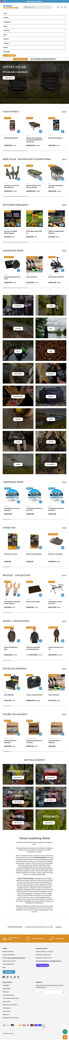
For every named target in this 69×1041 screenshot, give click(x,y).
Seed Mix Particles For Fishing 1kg (54, 741)
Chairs (18, 442)
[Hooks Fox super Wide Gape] (34, 541)
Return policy (6, 1001)
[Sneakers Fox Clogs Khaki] (56, 541)
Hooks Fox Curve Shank (10, 554)
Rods (51, 328)
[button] (65, 7)
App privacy (6, 1014)
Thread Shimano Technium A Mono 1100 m (56, 509)
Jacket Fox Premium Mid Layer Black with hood (33, 648)
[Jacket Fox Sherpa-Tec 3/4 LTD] (56, 634)
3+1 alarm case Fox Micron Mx (34, 695)
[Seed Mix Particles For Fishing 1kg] (56, 728)
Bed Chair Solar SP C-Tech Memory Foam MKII (33, 186)
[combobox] (38, 7)
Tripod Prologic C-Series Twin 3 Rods (55, 602)
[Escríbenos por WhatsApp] (65, 1031)
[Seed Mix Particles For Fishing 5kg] (12, 728)
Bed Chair (18, 328)
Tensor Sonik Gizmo (31, 277)
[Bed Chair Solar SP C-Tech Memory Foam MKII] (34, 173)
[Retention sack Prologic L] (34, 589)
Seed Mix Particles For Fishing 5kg (10, 741)
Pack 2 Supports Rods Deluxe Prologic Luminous (12, 602)
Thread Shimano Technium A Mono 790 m (34, 509)
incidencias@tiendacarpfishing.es (15, 958)
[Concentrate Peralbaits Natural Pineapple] (12, 218)
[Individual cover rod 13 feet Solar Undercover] (12, 173)
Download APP (7, 988)
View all (64, 111)
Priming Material (18, 396)
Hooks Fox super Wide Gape (34, 554)
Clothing (50, 442)
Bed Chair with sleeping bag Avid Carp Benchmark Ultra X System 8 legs (34, 139)
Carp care (51, 374)
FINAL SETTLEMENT (20, 59)
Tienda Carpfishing (10, 1033)
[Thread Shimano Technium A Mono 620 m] (12, 495)
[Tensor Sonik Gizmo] (34, 264)
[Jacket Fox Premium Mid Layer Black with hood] (34, 634)
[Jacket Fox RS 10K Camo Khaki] (12, 634)
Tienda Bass (6, 985)
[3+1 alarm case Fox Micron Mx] (34, 682)
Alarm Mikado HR (9, 695)
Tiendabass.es (9, 972)
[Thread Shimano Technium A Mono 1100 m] (56, 495)
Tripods (18, 464)
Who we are (6, 992)
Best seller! (18, 777)
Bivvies (51, 419)
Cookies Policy (7, 1011)
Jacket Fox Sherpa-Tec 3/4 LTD (55, 648)
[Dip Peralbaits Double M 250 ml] (34, 218)
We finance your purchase (10, 1004)
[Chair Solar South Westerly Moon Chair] (56, 173)
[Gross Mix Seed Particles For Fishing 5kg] (34, 728)
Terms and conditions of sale (10, 998)
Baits (50, 351)
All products (51, 464)
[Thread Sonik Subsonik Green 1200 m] (12, 264)
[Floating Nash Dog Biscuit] (56, 125)
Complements (18, 374)
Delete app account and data (10, 1017)
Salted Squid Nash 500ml (11, 138)
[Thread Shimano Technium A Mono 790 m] (34, 495)
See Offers (58, 927)
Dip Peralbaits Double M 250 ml (34, 232)
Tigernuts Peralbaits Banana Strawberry (56, 232)
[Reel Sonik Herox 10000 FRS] (56, 264)
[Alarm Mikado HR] (12, 682)
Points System (7, 1008)
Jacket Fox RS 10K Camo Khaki (11, 648)
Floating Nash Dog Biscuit (55, 138)
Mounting (18, 419)
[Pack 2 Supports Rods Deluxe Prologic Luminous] (12, 589)
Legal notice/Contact (9, 995)
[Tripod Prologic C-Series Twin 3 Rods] (56, 589)
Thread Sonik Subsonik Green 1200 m (12, 278)
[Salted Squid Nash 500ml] (12, 125)
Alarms (51, 306)
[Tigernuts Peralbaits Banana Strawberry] (56, 218)
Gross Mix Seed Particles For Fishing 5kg (34, 741)
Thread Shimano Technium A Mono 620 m (12, 509)
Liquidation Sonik (9, 79)
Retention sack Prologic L (33, 601)
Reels (18, 351)
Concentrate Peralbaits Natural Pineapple (10, 232)
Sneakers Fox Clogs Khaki (55, 554)
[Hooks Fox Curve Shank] (12, 541)
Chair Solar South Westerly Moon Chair (55, 186)
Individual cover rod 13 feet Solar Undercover (11, 186)
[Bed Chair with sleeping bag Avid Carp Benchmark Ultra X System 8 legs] (34, 125)
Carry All (51, 396)
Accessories (18, 306)
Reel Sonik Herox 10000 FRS (56, 277)
